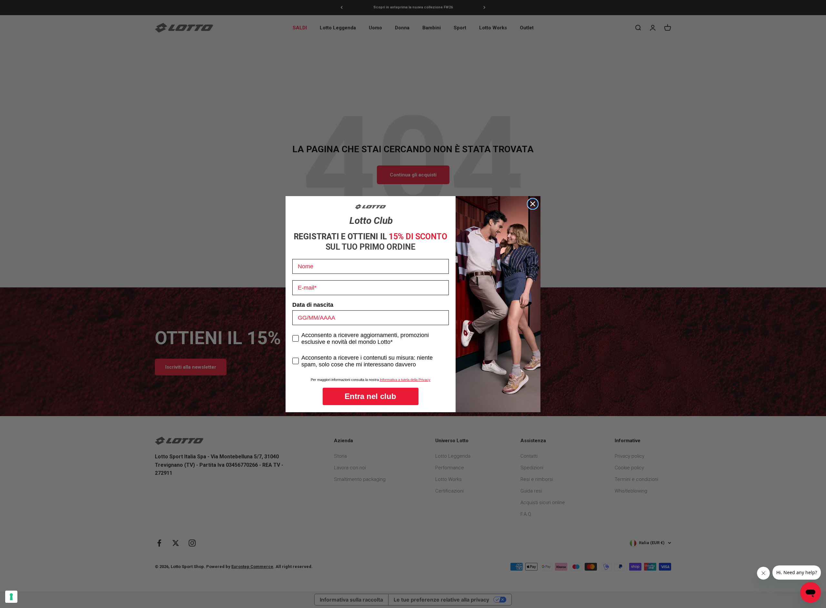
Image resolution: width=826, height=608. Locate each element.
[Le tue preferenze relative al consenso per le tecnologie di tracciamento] (11, 597)
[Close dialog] (533, 204)
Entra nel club (370, 396)
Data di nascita (312, 305)
